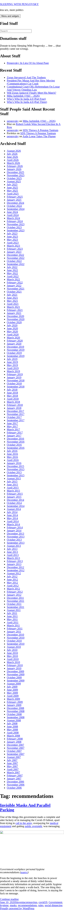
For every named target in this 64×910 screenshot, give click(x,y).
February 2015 (15, 493)
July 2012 (12, 576)
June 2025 (12, 187)
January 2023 (14, 251)
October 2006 (14, 787)
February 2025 (15, 196)
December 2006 (15, 781)
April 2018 (13, 398)
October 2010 (14, 640)
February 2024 (15, 221)
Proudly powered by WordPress (17, 908)
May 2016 (12, 457)
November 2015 (15, 469)
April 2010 (13, 659)
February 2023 (15, 248)
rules (40, 905)
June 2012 (12, 579)
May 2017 (12, 426)
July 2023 (12, 233)
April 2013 (13, 555)
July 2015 (12, 481)
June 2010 (12, 653)
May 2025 (12, 190)
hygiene (4, 905)
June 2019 (12, 362)
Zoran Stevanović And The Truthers (26, 77)
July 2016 (12, 450)
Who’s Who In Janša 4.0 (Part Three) (27, 102)
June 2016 (12, 454)
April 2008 (13, 732)
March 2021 (13, 307)
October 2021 (14, 291)
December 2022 (15, 254)
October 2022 (14, 261)
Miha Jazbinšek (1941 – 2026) (23, 95)
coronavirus (31, 902)
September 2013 (15, 542)
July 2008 (12, 723)
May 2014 (12, 518)
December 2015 (15, 466)
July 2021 (12, 294)
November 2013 (15, 536)
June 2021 (12, 297)
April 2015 (13, 487)
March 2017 (13, 429)
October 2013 (14, 539)
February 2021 (15, 310)
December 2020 (15, 316)
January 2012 (14, 594)
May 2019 (12, 365)
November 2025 (15, 175)
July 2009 (12, 686)
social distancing (53, 905)
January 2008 (14, 741)
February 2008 (15, 738)
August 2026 (14, 150)
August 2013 (14, 545)
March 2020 (13, 337)
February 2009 (15, 702)
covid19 (43, 902)
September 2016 (15, 447)
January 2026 (14, 169)
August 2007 (14, 757)
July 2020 (12, 325)
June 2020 (12, 328)
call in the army (24, 823)
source (24, 872)
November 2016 (15, 441)
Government (55, 902)
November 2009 (15, 674)
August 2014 (14, 509)
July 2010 (12, 650)
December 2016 (15, 438)
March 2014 (13, 524)
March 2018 (13, 401)
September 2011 (15, 607)
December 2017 (15, 411)
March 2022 (13, 279)
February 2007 (15, 775)
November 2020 (15, 319)
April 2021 (13, 303)
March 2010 (13, 662)
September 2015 (15, 475)
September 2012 (15, 570)
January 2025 (14, 199)
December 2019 (15, 346)
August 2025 (14, 181)
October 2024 (14, 205)
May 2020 (12, 331)
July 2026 (12, 153)
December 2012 (15, 567)
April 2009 (13, 695)
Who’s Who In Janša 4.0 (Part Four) (26, 98)
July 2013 (12, 548)
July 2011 (12, 613)
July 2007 (12, 760)
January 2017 (14, 435)
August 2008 (14, 720)
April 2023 (13, 242)
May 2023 (12, 239)
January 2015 (14, 496)
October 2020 (14, 322)
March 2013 (13, 558)
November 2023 (15, 224)
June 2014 (12, 515)
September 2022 (15, 264)
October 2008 (14, 714)
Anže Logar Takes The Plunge (39, 136)
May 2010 (12, 656)
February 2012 (15, 591)
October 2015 (14, 472)
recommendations (27, 905)
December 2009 (15, 671)
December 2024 (15, 202)
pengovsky (13, 121)
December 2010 (15, 634)
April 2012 (13, 585)
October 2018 (14, 383)
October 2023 (14, 227)
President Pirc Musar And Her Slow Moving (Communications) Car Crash (31, 82)
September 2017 (15, 420)
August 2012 (14, 573)
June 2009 (12, 689)
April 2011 (12, 622)
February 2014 (15, 527)
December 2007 (15, 744)
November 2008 (15, 711)
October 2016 (14, 444)
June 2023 (12, 236)
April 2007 (13, 769)
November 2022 (15, 258)
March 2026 (13, 163)
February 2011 (15, 628)
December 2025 (15, 172)
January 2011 (14, 631)
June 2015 (12, 484)
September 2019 (15, 356)
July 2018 (12, 389)
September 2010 (15, 643)
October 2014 (14, 503)
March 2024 (13, 218)
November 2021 (15, 288)
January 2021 (14, 313)
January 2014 (14, 530)
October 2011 (14, 604)
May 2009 (12, 692)
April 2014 (13, 521)
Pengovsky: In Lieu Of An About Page (28, 63)
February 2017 (15, 432)
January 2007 (14, 778)
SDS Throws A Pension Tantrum (40, 130)
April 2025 (13, 193)
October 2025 (14, 178)
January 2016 (14, 463)
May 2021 (12, 300)
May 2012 (12, 582)
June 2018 (12, 392)
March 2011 (13, 625)
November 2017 (15, 414)
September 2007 (15, 754)
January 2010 (14, 668)
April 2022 (13, 276)
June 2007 (12, 763)
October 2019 (14, 352)
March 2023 (13, 245)
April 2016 (13, 460)
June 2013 (12, 552)
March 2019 (13, 371)
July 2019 (12, 359)
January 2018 (14, 408)
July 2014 (12, 512)
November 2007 (15, 748)
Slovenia (20, 902)
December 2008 (15, 708)
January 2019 (14, 377)
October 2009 (14, 677)
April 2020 (13, 334)
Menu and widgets (10, 16)
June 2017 (12, 423)
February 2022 (15, 282)
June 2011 (12, 616)
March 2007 (13, 772)
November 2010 (15, 637)
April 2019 (13, 368)
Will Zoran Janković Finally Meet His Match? (31, 92)
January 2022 (14, 285)
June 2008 (12, 726)
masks (13, 905)
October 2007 (14, 751)
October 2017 (14, 417)
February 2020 (15, 340)
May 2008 (12, 729)
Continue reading (9, 899)
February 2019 (15, 374)
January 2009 (14, 705)
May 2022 (12, 273)
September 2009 (15, 680)
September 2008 (15, 717)
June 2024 (12, 212)
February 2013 (15, 561)
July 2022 (12, 267)
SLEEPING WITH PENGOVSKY (19, 4)
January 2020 (14, 343)
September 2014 (15, 506)
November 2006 (15, 784)
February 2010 (15, 665)
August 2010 (14, 646)
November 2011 (15, 601)
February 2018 (15, 405)
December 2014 (15, 499)
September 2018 (15, 386)
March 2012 (13, 588)
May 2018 (12, 395)
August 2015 (14, 478)
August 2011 (14, 610)
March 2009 (13, 699)
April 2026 (13, 160)
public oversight (33, 826)
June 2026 (12, 156)
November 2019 (15, 349)
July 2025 (12, 184)
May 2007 (12, 766)
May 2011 (12, 619)
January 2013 (14, 564)
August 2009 (14, 683)
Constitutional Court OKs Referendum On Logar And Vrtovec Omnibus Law (33, 88)
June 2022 (12, 270)
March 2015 (13, 490)
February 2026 (15, 166)
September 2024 (15, 209)
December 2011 (15, 597)
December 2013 (15, 533)
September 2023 (15, 230)
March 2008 (13, 735)
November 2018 (15, 380)
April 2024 (13, 215)
